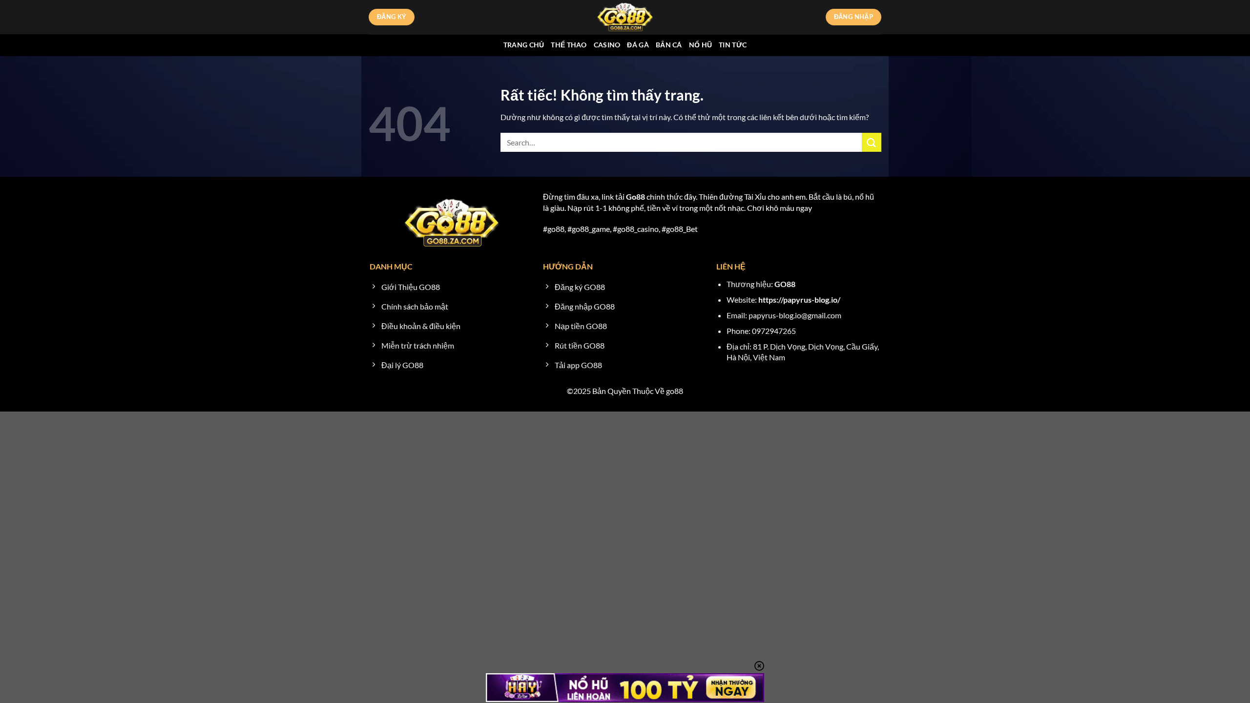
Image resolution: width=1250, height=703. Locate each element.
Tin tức (733, 45)
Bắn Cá (669, 45)
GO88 (784, 284)
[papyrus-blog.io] (625, 17)
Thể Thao (568, 45)
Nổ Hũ (700, 45)
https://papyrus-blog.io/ (799, 299)
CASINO (607, 45)
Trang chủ (523, 45)
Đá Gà (637, 45)
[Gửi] (871, 142)
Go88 (635, 196)
